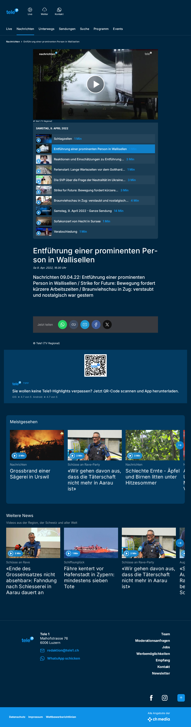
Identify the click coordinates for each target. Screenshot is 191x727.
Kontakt (163, 667)
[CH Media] (159, 718)
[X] (107, 324)
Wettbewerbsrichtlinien (61, 716)
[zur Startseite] (12, 11)
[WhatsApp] (62, 324)
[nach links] (11, 445)
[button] (73, 324)
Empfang (163, 660)
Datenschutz (17, 716)
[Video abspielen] (95, 84)
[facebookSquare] (151, 698)
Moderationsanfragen (152, 641)
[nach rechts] (180, 445)
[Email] (84, 324)
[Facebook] (96, 324)
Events (118, 29)
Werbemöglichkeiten (153, 654)
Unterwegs (46, 29)
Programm (101, 29)
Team (165, 634)
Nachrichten (25, 29)
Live (9, 29)
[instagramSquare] (164, 698)
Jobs (166, 647)
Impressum (35, 716)
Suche (84, 29)
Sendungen (67, 29)
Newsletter (161, 673)
